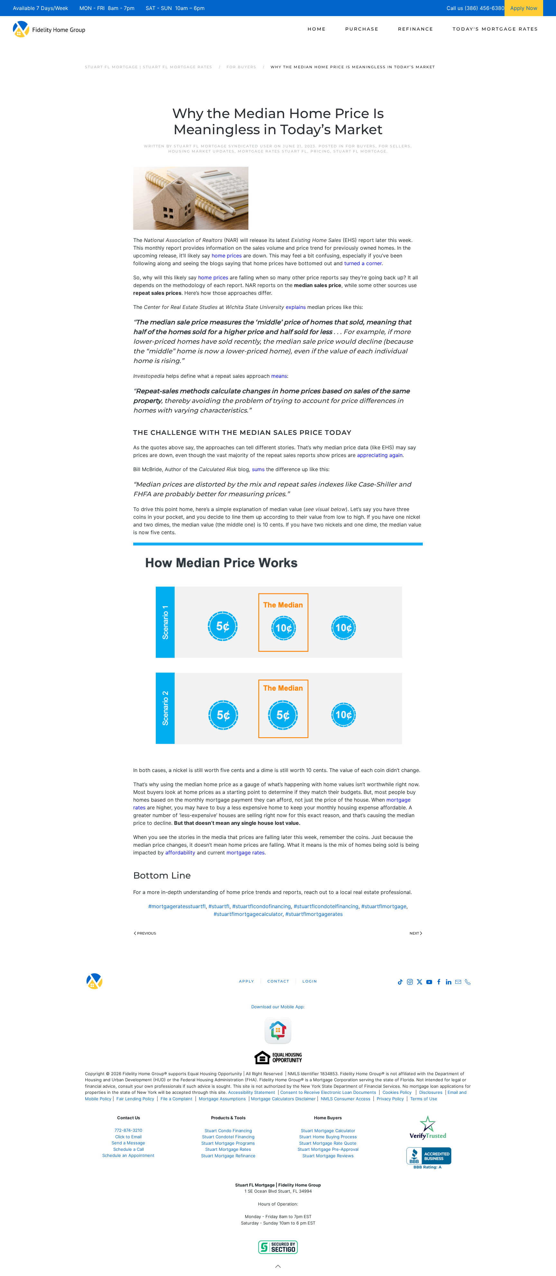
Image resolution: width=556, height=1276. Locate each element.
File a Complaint (177, 1098)
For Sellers (395, 146)
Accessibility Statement (251, 1092)
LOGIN (309, 981)
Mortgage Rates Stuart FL (272, 151)
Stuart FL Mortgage (359, 151)
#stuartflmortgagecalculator (248, 914)
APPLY (246, 981)
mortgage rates (245, 852)
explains (296, 307)
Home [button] (317, 29)
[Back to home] (49, 29)
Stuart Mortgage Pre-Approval (328, 1149)
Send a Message (128, 1142)
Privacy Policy (390, 1098)
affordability (180, 852)
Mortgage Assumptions (222, 1098)
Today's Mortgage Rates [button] (495, 29)
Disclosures (430, 1092)
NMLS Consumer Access (345, 1098)
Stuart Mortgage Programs (228, 1143)
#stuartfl (218, 906)
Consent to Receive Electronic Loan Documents (328, 1092)
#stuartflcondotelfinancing (326, 906)
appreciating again (380, 455)
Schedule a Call (128, 1149)
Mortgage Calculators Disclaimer (283, 1098)
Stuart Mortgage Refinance (228, 1155)
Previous (146, 933)
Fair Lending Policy (135, 1098)
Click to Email (128, 1136)
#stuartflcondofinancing (261, 906)
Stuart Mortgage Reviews (328, 1155)
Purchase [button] (362, 29)
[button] (278, 1266)
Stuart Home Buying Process (328, 1136)
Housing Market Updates (201, 151)
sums (258, 469)
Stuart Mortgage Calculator (328, 1130)
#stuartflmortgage (383, 906)
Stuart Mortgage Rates (228, 1149)
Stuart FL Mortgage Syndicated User (223, 146)
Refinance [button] (415, 29)
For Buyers (360, 146)
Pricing (320, 151)
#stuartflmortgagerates (314, 914)
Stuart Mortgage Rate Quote (328, 1143)
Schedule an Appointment (128, 1155)
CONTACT (278, 981)
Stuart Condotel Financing (228, 1136)
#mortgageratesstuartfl (177, 906)
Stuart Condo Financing (228, 1130)
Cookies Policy (398, 1092)
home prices (227, 255)
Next (414, 933)
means (279, 376)
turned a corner (363, 263)
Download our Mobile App (277, 1006)
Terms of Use (424, 1098)
